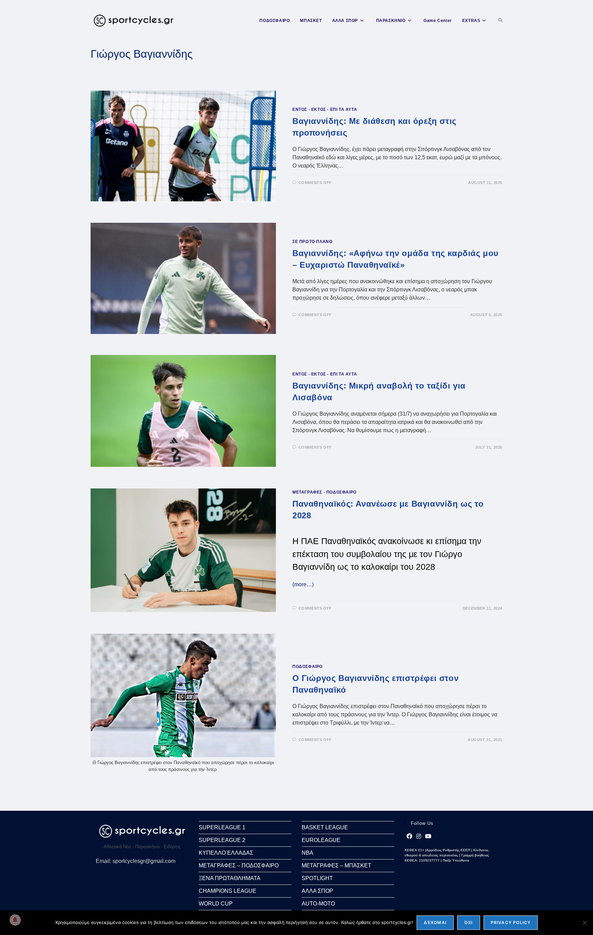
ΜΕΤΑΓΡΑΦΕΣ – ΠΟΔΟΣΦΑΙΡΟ (239, 865)
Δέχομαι (435, 922)
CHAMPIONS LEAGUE (227, 891)
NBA (307, 853)
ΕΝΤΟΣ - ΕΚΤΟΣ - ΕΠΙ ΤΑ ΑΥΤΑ (324, 109)
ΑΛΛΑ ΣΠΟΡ (317, 891)
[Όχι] (584, 922)
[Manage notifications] (15, 919)
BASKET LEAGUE (325, 827)
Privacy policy (511, 922)
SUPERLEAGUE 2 (222, 840)
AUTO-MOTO (318, 904)
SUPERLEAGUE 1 (222, 827)
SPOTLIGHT (317, 878)
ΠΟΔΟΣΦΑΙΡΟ (307, 666)
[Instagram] (418, 836)
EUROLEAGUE (321, 840)
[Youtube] (428, 836)
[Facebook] (409, 836)
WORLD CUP (216, 904)
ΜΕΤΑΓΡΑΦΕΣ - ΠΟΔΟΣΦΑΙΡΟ (324, 492)
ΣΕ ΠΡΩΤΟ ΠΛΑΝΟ (312, 241)
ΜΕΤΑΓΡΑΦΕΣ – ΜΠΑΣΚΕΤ (336, 865)
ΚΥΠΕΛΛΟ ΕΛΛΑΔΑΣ (226, 853)
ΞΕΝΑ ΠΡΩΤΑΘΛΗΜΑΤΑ (229, 878)
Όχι (468, 922)
